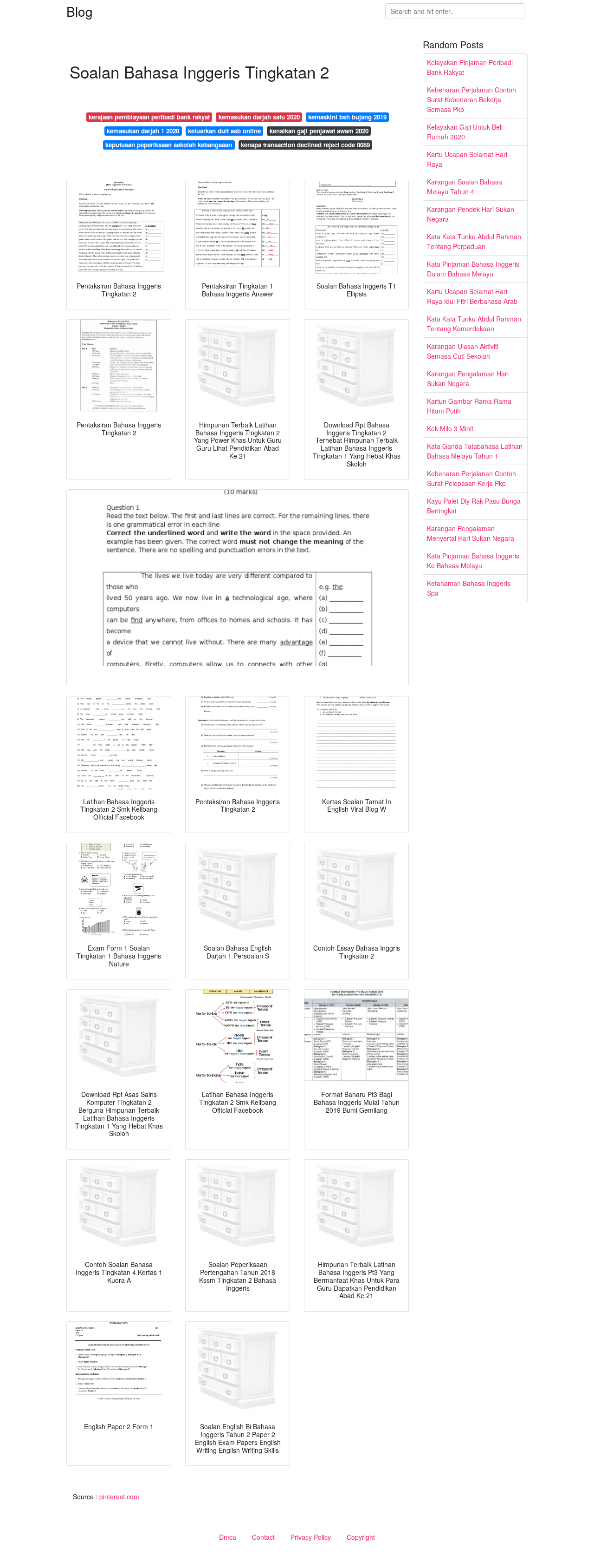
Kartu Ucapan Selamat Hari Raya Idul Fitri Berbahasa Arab (472, 296)
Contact (263, 1537)
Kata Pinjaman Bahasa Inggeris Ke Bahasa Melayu (473, 560)
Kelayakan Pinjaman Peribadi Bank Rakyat (470, 67)
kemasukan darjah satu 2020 (259, 116)
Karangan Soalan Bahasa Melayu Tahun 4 (464, 186)
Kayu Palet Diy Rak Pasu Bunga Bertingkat (474, 505)
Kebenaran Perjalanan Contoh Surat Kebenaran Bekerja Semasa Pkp (471, 99)
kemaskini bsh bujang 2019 (347, 116)
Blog (79, 11)
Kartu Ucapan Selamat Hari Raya (467, 159)
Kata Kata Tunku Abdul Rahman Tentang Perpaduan (474, 241)
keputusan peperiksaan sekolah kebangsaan (168, 144)
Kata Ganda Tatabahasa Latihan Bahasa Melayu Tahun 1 (475, 450)
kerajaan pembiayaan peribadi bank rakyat (149, 116)
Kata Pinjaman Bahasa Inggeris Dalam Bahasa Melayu (473, 268)
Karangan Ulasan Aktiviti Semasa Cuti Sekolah (462, 351)
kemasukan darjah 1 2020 (143, 130)
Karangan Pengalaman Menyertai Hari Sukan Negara (470, 533)
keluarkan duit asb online (224, 130)
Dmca (227, 1537)
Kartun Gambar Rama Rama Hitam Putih (469, 405)
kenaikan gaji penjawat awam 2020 (319, 130)
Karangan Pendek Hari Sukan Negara (470, 213)
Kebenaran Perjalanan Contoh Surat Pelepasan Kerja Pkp (471, 478)
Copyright (361, 1537)
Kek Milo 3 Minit (450, 428)
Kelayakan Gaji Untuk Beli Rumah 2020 (465, 131)
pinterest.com (119, 1496)
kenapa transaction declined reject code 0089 (305, 144)
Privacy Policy (311, 1537)
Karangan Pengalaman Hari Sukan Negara (468, 378)
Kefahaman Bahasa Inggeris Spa (468, 587)
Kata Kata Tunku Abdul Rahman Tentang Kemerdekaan (474, 323)
